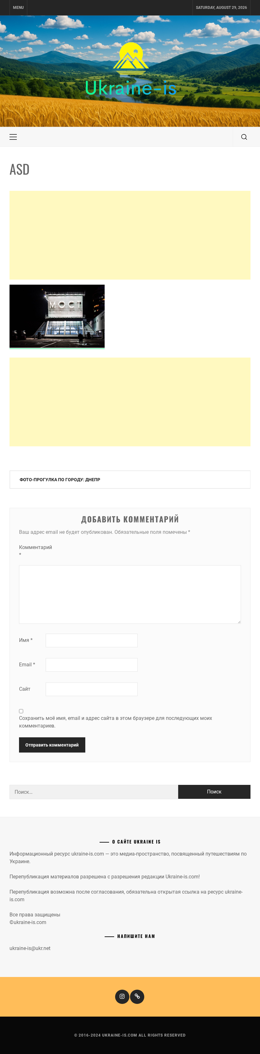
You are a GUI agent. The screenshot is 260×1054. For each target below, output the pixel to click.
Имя (26, 640)
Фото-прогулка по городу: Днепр (60, 479)
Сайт (24, 689)
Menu (18, 7)
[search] (244, 136)
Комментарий (31, 551)
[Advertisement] (130, 235)
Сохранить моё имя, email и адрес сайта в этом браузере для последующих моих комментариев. (115, 722)
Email (27, 665)
